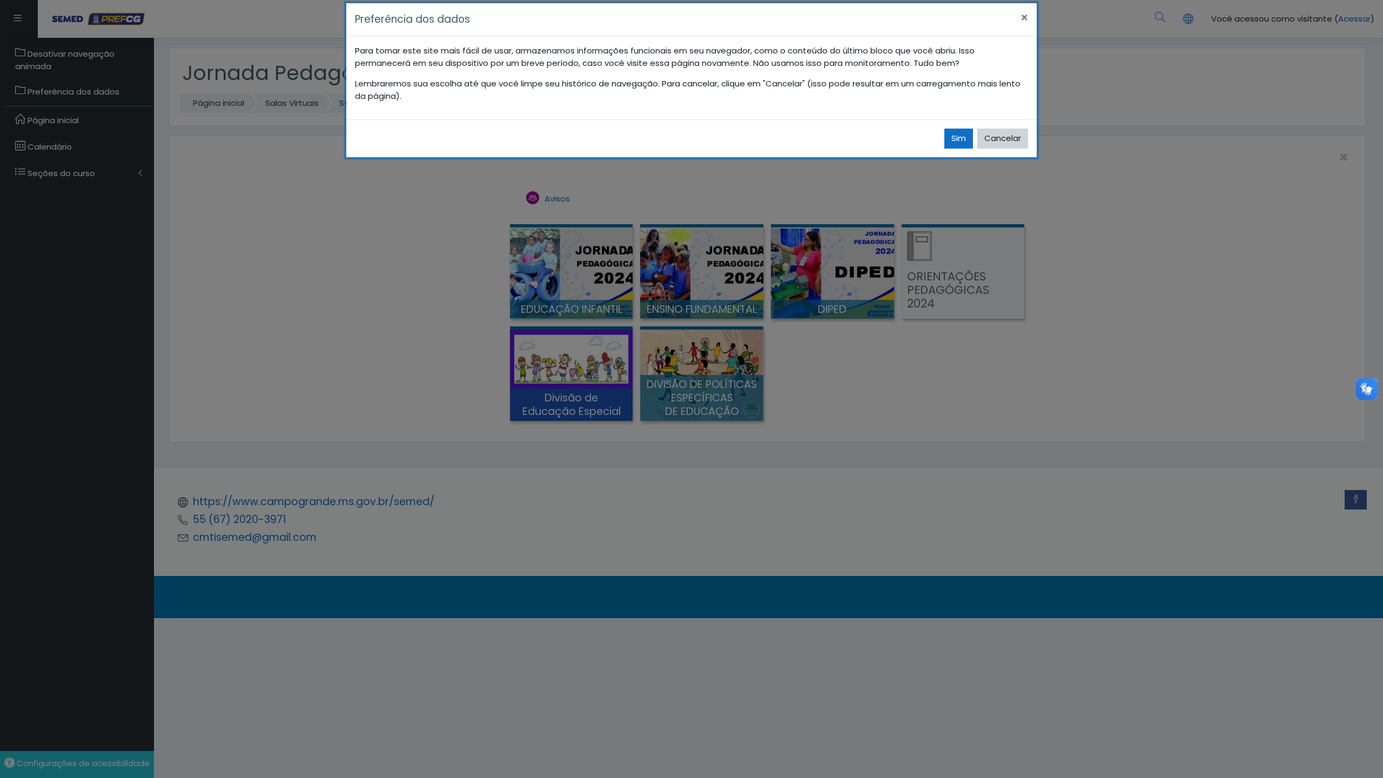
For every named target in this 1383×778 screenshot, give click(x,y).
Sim (958, 138)
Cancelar (1002, 138)
